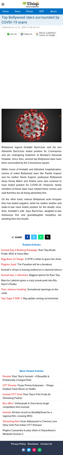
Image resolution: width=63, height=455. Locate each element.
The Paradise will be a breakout (26, 264)
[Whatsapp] (39, 450)
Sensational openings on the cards (29, 291)
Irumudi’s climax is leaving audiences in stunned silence (31, 269)
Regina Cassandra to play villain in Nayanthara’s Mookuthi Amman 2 (29, 432)
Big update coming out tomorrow (29, 298)
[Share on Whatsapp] (41, 237)
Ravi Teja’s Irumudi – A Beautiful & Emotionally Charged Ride (26, 378)
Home (6, 11)
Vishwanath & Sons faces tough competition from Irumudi (26, 405)
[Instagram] (34, 450)
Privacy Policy (18, 444)
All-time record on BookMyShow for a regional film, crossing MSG (27, 414)
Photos (29, 11)
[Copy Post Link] (47, 237)
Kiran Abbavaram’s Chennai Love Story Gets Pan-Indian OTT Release (30, 423)
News (17, 11)
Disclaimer (33, 444)
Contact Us (46, 444)
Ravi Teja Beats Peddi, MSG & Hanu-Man (28, 252)
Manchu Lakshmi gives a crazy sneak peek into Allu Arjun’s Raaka (29, 282)
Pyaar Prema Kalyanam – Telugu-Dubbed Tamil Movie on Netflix (28, 387)
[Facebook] (23, 450)
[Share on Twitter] (34, 237)
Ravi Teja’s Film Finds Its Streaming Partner (26, 396)
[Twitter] (29, 450)
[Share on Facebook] (27, 237)
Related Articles (31, 244)
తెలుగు (53, 11)
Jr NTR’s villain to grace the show (31, 259)
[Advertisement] (31, 73)
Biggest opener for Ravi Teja (30, 275)
